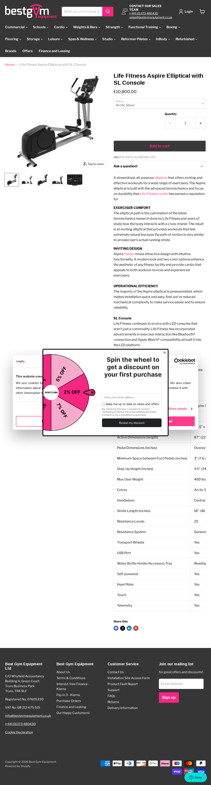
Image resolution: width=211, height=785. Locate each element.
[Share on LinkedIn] (129, 628)
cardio (163, 194)
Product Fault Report (123, 684)
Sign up (169, 697)
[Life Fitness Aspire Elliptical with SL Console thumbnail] (12, 179)
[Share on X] (122, 628)
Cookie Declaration (19, 732)
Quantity (171, 114)
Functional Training (143, 27)
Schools (39, 27)
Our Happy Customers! (73, 713)
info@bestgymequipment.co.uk (28, 716)
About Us (63, 672)
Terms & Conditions (71, 678)
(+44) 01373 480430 (143, 13)
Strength (113, 27)
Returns (113, 702)
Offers (27, 51)
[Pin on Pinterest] (135, 628)
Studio (107, 39)
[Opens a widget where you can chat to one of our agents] (195, 778)
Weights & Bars (85, 27)
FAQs (111, 696)
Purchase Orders (68, 701)
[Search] (107, 11)
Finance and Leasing (54, 51)
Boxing (172, 27)
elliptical (160, 178)
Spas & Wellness (81, 39)
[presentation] (160, 506)
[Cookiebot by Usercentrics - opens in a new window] (177, 361)
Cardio (59, 27)
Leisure (54, 39)
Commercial (15, 27)
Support (114, 690)
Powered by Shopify (17, 766)
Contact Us (116, 672)
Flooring (12, 39)
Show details (177, 408)
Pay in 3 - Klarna (68, 695)
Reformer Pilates (134, 39)
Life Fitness (149, 194)
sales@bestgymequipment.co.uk (150, 17)
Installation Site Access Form (129, 678)
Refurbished (185, 39)
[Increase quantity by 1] (200, 123)
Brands (10, 51)
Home (10, 65)
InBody (162, 39)
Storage (33, 39)
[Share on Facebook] (116, 628)
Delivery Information (123, 708)
